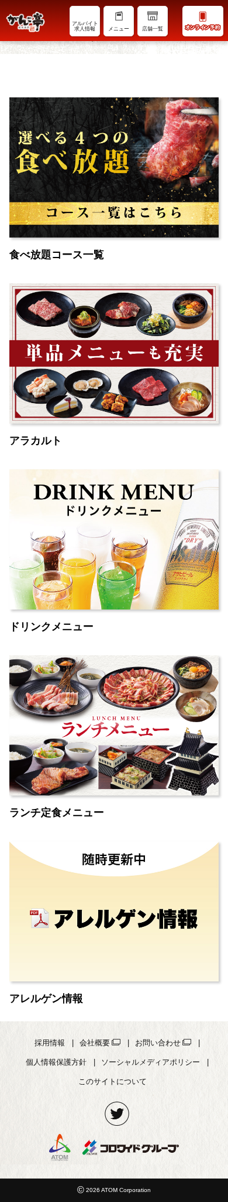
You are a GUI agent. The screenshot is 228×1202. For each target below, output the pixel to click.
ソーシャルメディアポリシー (150, 1062)
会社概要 (95, 1043)
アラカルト (35, 440)
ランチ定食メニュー (56, 812)
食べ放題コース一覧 (56, 254)
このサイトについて (112, 1081)
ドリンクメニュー (51, 626)
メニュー (118, 29)
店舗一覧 (152, 29)
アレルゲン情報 (46, 998)
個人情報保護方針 (56, 1062)
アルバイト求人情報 (85, 26)
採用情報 (49, 1043)
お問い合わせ (158, 1043)
